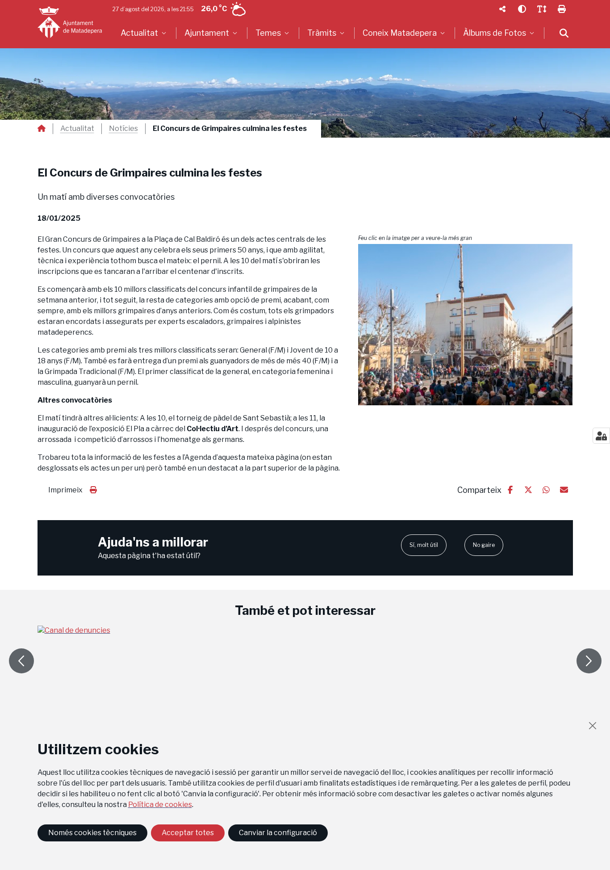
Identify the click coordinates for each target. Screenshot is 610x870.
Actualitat (77, 128)
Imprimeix (65, 490)
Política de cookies (160, 804)
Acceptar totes (188, 832)
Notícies (123, 128)
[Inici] (70, 22)
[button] (465, 324)
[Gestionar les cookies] (601, 436)
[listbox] (144, 33)
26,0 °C (214, 8)
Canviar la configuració (278, 832)
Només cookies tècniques (92, 832)
